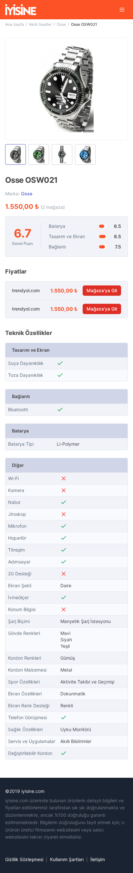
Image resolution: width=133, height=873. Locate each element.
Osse (61, 24)
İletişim (97, 859)
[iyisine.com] (20, 9)
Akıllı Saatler (40, 24)
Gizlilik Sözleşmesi (24, 859)
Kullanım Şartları (67, 859)
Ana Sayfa (14, 24)
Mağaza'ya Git (102, 290)
